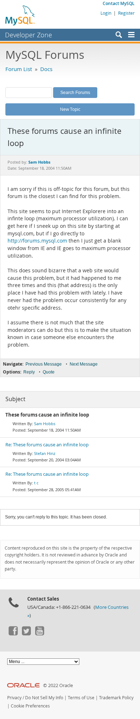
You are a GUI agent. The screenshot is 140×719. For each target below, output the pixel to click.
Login (106, 13)
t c (36, 482)
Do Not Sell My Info (44, 697)
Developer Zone (28, 34)
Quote (49, 372)
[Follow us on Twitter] (26, 633)
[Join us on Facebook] (13, 633)
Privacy (14, 697)
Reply (29, 372)
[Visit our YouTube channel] (39, 633)
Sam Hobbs (44, 423)
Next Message (84, 364)
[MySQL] (20, 15)
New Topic (70, 109)
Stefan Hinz (44, 453)
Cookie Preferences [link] (30, 706)
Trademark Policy (116, 697)
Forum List (18, 68)
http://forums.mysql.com (37, 241)
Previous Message (43, 364)
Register (126, 13)
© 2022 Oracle (58, 685)
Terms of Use (81, 697)
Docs (46, 68)
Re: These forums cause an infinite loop (47, 445)
